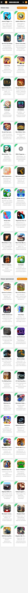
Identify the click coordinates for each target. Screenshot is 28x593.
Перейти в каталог (22, 7)
